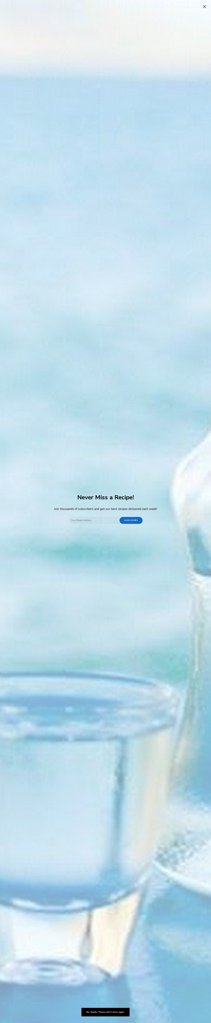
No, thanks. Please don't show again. (105, 1012)
